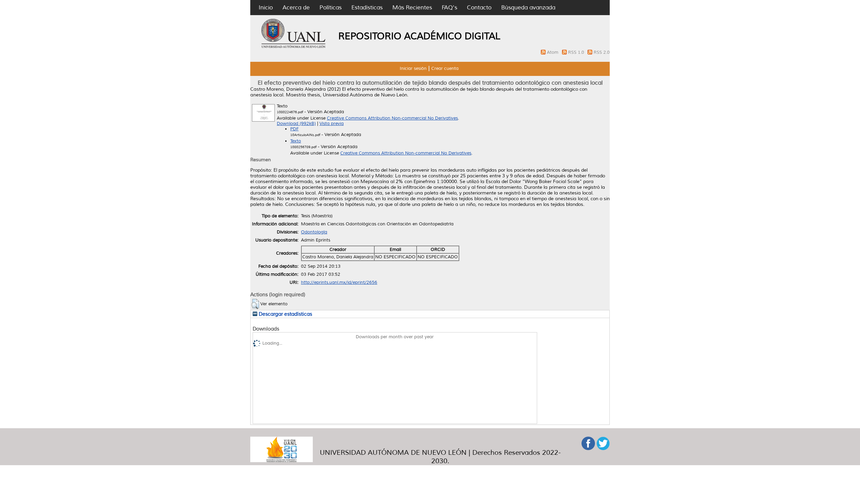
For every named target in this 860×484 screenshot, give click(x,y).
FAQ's (449, 7)
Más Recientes (412, 7)
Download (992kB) (296, 123)
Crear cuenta (445, 68)
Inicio (266, 7)
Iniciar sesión (413, 68)
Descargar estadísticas (284, 314)
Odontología (314, 232)
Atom (553, 52)
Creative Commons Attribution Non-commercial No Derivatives (392, 118)
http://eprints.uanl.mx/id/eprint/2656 (339, 282)
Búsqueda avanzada (528, 7)
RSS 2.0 (602, 52)
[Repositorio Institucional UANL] (293, 47)
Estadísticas (367, 7)
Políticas (330, 7)
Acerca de (296, 7)
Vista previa (331, 123)
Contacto (479, 7)
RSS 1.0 (577, 52)
